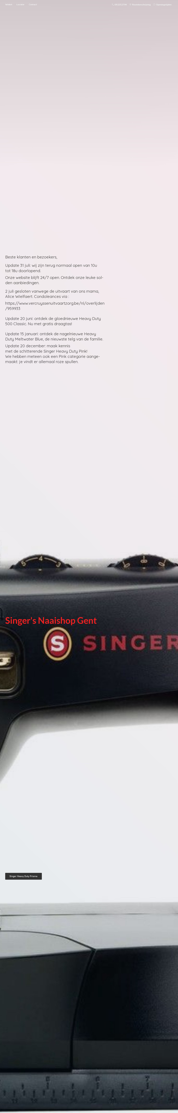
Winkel (8, 4)
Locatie (20, 4)
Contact (33, 4)
